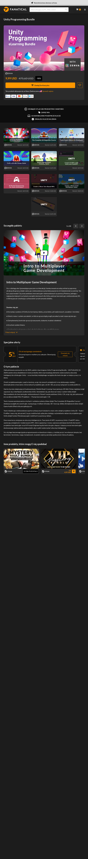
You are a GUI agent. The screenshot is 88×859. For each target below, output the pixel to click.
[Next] (81, 226)
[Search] (66, 9)
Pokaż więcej (10, 332)
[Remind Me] (79, 85)
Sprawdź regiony (48, 91)
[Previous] (75, 226)
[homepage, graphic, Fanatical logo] (15, 9)
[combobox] (51, 9)
